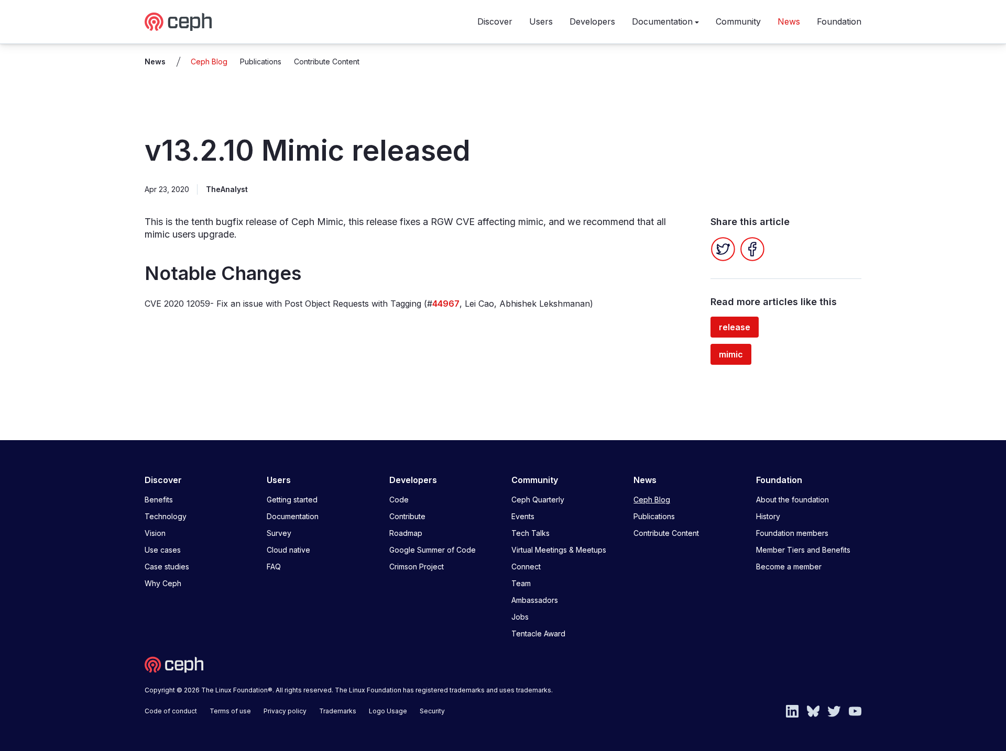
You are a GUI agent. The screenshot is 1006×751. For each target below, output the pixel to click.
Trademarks (337, 711)
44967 (446, 303)
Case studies (167, 566)
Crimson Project (416, 566)
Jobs (520, 616)
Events (522, 516)
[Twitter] (723, 249)
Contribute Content (326, 61)
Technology (166, 516)
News (789, 21)
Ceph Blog (209, 61)
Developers (592, 21)
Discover (494, 21)
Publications (260, 61)
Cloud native (288, 549)
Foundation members (792, 533)
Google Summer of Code (432, 549)
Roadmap (405, 533)
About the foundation (792, 499)
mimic (731, 354)
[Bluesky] (813, 710)
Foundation (839, 21)
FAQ (274, 566)
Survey (279, 533)
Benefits (159, 499)
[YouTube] (855, 710)
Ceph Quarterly (537, 499)
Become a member (789, 566)
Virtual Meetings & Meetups (558, 549)
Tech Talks (530, 533)
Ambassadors (534, 600)
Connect (526, 566)
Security (432, 711)
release (734, 327)
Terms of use (230, 711)
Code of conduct (171, 711)
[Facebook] (752, 249)
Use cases (163, 549)
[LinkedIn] (792, 710)
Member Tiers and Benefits (803, 549)
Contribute (407, 516)
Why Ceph (163, 583)
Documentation (662, 21)
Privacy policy (285, 711)
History (768, 516)
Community (738, 21)
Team (521, 583)
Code (399, 499)
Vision (155, 533)
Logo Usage (388, 711)
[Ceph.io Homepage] (178, 22)
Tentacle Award (538, 633)
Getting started (292, 499)
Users (541, 21)
